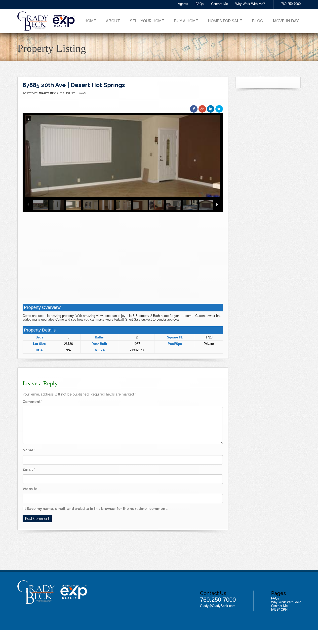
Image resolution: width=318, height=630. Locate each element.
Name (29, 450)
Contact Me (219, 4)
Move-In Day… (287, 21)
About (113, 21)
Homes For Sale (225, 21)
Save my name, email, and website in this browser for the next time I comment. (97, 509)
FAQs (200, 4)
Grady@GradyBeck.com (217, 606)
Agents (183, 4)
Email (29, 469)
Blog (257, 21)
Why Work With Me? (250, 4)
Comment (32, 402)
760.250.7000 (291, 4)
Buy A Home (186, 21)
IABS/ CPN (279, 609)
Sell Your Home (147, 21)
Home (90, 21)
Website (30, 489)
